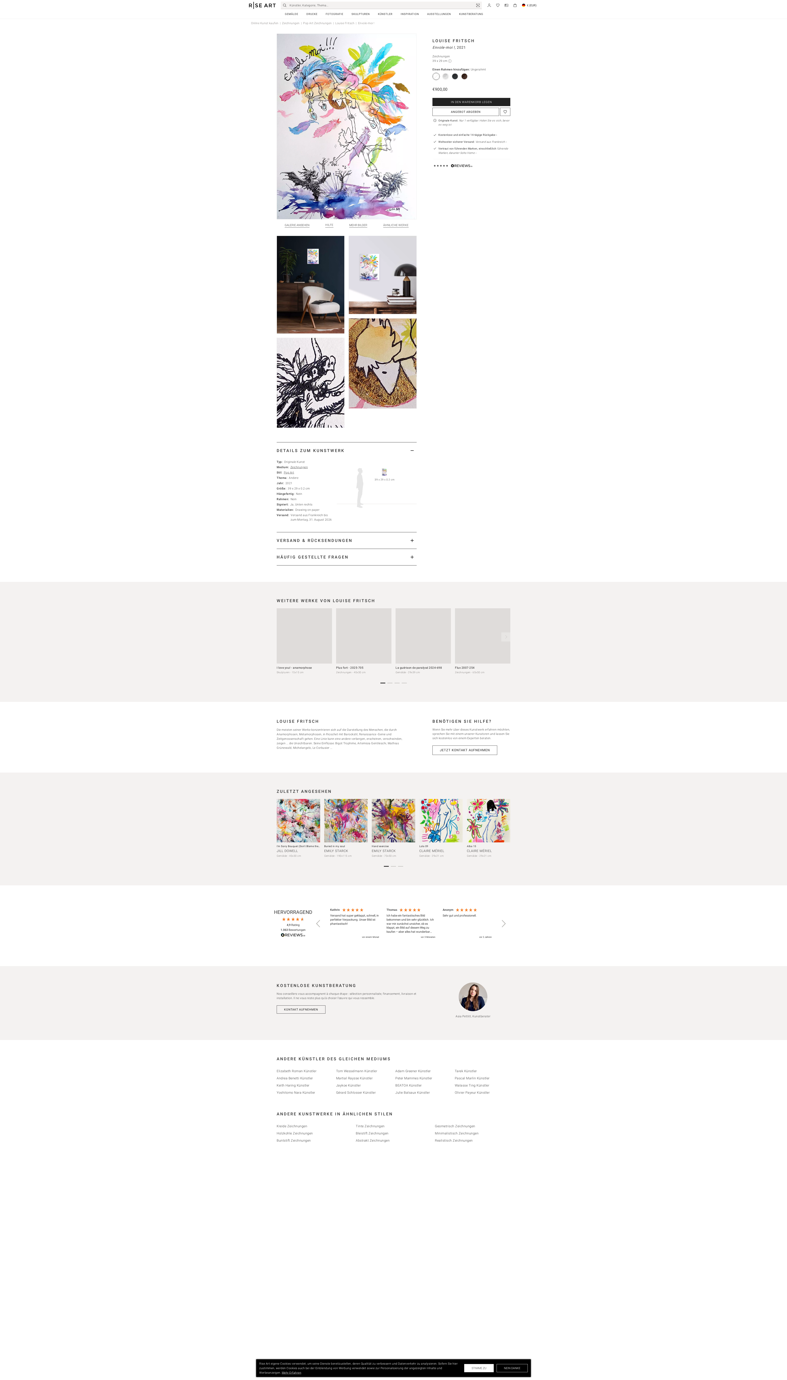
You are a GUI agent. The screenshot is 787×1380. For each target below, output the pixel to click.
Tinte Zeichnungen (370, 1126)
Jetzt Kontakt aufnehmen (465, 750)
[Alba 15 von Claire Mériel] (488, 820)
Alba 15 (471, 846)
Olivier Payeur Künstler (472, 1092)
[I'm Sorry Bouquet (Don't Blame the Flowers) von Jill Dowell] (298, 820)
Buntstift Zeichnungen (294, 1140)
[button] (318, 924)
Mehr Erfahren (291, 1372)
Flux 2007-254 (465, 667)
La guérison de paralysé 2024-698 (419, 667)
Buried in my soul (334, 846)
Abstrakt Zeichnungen (373, 1140)
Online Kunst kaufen (265, 23)
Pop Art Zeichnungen (317, 23)
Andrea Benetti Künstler (295, 1078)
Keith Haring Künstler (293, 1085)
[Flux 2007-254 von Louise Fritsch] (482, 636)
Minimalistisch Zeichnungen (457, 1133)
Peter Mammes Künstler (413, 1078)
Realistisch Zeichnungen (454, 1140)
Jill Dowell (287, 851)
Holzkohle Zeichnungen (295, 1133)
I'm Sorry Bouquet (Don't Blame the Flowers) (303, 846)
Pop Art (289, 472)
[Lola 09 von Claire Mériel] (441, 820)
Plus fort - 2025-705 (349, 667)
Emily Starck (336, 851)
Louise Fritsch (344, 23)
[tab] (347, 450)
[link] (478, 5)
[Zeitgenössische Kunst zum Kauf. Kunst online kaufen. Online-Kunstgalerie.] (262, 5)
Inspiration (410, 14)
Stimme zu (479, 1368)
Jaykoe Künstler (348, 1085)
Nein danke (512, 1368)
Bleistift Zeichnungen (372, 1133)
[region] (410, 924)
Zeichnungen (291, 23)
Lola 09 (423, 846)
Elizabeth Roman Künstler (296, 1071)
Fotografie (334, 14)
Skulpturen (360, 14)
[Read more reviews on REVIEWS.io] (293, 935)
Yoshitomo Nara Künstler (296, 1092)
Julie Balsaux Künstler (412, 1092)
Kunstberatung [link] (471, 14)
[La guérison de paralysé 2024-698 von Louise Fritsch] (423, 636)
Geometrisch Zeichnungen (455, 1126)
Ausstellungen (439, 14)
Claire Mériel (431, 851)
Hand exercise (380, 846)
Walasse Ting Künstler (472, 1085)
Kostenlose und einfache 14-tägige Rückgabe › (467, 134)
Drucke (311, 14)
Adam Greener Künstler (413, 1071)
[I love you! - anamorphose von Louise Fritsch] (304, 636)
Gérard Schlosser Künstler (356, 1092)
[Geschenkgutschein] (506, 5)
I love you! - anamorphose (294, 667)
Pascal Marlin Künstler (472, 1078)
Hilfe (329, 225)
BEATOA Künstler (408, 1085)
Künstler (385, 14)
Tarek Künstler (466, 1071)
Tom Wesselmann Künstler (356, 1071)
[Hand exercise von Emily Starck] (393, 820)
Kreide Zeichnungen (292, 1126)
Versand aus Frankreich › (491, 141)
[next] (505, 636)
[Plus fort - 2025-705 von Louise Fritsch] (363, 636)
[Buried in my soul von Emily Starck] (346, 820)
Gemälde (291, 14)
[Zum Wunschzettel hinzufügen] (505, 112)
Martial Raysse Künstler (354, 1078)
